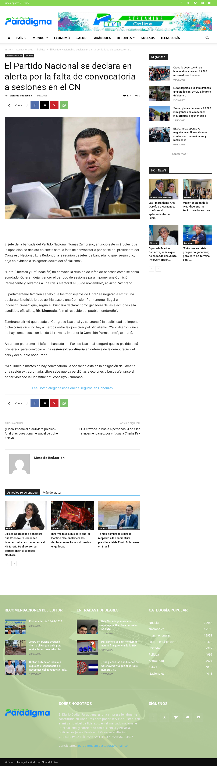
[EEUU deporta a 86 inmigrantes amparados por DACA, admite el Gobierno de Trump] (159, 93)
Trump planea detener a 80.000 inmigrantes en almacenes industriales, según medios (192, 112)
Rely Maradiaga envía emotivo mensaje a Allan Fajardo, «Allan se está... (119, 625)
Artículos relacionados (22, 492)
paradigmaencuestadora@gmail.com (104, 746)
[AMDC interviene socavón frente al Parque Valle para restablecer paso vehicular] (15, 647)
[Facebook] (181, 3)
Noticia (153, 243)
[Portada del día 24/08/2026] (15, 627)
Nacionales (190, 197)
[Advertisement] (72, 230)
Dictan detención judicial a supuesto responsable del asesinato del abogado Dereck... (48, 666)
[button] (207, 38)
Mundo (39, 38)
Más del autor (52, 492)
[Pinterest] (54, 105)
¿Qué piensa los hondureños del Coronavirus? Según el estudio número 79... (120, 666)
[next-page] (14, 563)
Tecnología (170, 38)
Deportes (124, 38)
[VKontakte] (202, 3)
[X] (188, 3)
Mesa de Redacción (21, 95)
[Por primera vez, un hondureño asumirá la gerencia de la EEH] (87, 647)
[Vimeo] (195, 3)
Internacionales (24, 49)
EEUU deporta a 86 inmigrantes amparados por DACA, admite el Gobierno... (192, 91)
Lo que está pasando (160, 197)
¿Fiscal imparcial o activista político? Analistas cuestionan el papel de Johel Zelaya (31, 433)
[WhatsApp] (64, 105)
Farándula (101, 38)
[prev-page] (7, 563)
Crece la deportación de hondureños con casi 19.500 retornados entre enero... (190, 71)
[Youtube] (209, 3)
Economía (62, 38)
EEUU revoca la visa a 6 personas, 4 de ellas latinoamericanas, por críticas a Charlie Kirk (109, 431)
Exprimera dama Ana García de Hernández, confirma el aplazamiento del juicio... (162, 210)
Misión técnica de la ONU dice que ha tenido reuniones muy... (197, 206)
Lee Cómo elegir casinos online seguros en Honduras (72, 388)
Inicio (8, 49)
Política (41, 49)
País (19, 38)
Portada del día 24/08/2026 (45, 621)
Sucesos (148, 38)
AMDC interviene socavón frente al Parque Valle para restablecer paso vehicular (45, 645)
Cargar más (179, 154)
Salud (81, 38)
